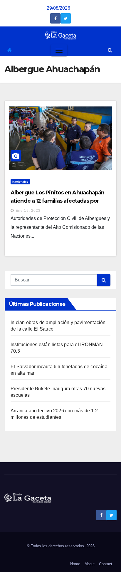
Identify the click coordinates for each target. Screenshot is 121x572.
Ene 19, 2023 (28, 211)
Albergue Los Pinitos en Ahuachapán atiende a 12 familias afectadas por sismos (57, 200)
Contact (105, 564)
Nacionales (20, 181)
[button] (110, 50)
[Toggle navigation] (59, 50)
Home (75, 564)
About (90, 564)
